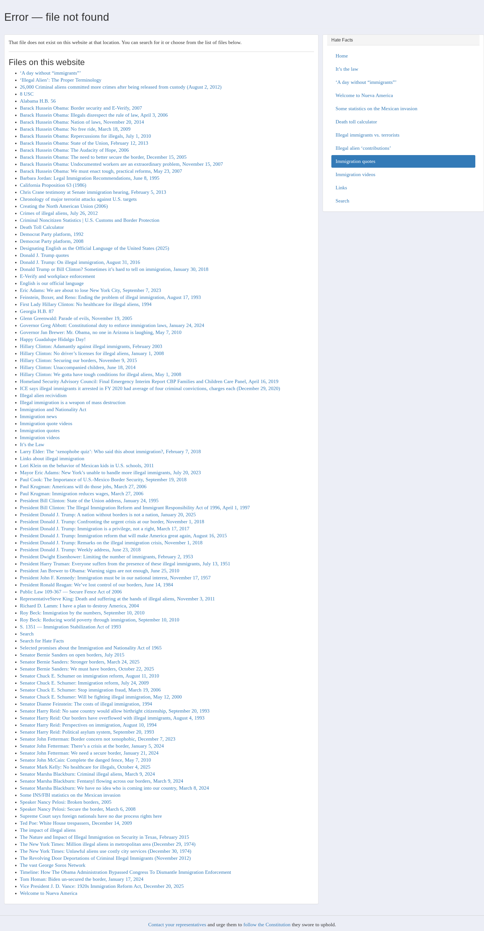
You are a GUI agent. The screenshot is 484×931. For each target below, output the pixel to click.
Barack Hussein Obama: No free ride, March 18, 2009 (75, 129)
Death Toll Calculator (42, 227)
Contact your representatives (177, 924)
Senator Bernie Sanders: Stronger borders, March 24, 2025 (79, 662)
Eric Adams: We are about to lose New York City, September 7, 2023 (90, 290)
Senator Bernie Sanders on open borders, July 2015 (72, 655)
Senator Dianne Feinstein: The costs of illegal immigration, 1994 (86, 704)
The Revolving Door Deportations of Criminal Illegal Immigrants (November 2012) (105, 858)
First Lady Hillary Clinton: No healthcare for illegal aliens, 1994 (86, 304)
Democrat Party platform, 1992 (51, 234)
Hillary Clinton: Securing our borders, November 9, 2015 (78, 360)
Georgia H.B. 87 (37, 311)
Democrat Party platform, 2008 (51, 241)
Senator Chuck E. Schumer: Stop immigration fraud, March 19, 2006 (90, 690)
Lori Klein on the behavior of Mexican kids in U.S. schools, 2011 (87, 465)
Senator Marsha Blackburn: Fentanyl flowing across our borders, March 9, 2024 (101, 781)
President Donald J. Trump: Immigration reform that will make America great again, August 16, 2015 (123, 535)
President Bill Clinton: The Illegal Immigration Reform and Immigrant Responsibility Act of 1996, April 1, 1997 (135, 507)
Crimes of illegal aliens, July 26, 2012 (59, 213)
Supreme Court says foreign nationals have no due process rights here (91, 816)
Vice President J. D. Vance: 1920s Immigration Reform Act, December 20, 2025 (102, 886)
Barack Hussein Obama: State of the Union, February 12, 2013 (84, 143)
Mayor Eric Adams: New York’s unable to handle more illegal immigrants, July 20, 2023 (110, 472)
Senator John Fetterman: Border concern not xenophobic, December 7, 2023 (97, 739)
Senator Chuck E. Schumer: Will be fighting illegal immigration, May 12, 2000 (101, 697)
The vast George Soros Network (52, 865)
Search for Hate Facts (42, 641)
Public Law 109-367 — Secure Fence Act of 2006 (71, 591)
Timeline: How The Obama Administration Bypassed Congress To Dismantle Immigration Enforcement (125, 872)
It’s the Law (32, 444)
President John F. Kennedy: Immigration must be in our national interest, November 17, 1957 (115, 577)
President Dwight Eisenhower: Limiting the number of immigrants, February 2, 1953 (106, 556)
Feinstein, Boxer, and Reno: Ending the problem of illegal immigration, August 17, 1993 (110, 297)
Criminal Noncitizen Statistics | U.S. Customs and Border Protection (89, 220)
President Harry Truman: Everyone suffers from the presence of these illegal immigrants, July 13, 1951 (125, 563)
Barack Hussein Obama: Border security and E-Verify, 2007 (81, 108)
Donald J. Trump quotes (44, 255)
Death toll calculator (356, 122)
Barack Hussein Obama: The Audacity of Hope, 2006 (74, 150)
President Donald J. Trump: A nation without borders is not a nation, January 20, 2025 (108, 514)
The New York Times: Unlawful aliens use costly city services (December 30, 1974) (105, 851)
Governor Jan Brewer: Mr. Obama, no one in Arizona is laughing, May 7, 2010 (101, 332)
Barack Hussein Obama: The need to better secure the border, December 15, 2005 (103, 157)
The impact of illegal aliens (48, 830)
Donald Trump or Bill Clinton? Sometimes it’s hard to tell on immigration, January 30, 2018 (114, 269)
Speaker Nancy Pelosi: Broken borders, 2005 (65, 802)
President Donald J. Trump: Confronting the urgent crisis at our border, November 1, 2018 (112, 521)
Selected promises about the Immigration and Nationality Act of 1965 (91, 648)
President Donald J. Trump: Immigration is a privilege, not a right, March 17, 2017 (104, 528)
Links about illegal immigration (52, 458)
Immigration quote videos (46, 423)
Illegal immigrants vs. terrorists (367, 135)
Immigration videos (40, 437)
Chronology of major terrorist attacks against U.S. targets (78, 199)
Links (341, 187)
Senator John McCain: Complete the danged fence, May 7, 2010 (85, 760)
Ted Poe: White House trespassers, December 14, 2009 (76, 823)
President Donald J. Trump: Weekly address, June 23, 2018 (80, 549)
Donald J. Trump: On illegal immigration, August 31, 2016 (80, 262)
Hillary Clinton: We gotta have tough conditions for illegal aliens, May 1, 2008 (100, 374)
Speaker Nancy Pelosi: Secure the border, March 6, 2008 (78, 809)
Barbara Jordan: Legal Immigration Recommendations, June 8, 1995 (89, 178)
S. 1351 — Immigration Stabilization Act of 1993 (70, 627)
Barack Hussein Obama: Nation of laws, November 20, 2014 (82, 122)
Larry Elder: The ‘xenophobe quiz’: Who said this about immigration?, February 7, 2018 (110, 451)
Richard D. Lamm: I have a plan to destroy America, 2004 (79, 606)
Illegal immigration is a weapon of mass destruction (72, 402)
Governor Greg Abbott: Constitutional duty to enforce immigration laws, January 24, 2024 (112, 325)
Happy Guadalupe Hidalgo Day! (53, 339)
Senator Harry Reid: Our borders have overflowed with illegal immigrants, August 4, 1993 (112, 718)
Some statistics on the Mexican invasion (376, 108)
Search (27, 634)
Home (342, 56)
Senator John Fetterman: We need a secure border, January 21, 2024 (89, 753)
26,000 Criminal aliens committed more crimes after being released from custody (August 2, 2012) (121, 87)
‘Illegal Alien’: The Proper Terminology (60, 80)
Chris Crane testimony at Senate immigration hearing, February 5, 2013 (93, 192)
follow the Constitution (266, 924)
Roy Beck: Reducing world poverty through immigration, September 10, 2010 (99, 620)
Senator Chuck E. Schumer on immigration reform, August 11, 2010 (89, 676)
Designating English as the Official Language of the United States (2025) (94, 248)
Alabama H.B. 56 (38, 101)
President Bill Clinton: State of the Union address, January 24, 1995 (89, 500)
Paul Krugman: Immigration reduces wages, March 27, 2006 (81, 493)
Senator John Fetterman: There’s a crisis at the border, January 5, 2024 (92, 746)
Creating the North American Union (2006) (64, 206)
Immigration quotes (40, 430)
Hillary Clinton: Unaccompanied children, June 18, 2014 (78, 367)
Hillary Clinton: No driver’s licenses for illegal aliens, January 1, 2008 (92, 353)
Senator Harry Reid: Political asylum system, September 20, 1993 (87, 732)
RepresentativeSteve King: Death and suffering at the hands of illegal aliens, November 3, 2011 (117, 599)
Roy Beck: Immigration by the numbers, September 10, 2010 (82, 613)
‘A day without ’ (366, 82)
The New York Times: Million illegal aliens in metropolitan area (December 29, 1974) (108, 844)
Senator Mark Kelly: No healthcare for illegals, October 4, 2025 (85, 767)
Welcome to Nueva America (48, 893)
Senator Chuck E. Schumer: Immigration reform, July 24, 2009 (84, 683)
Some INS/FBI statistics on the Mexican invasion (70, 795)
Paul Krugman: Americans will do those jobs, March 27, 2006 (83, 486)
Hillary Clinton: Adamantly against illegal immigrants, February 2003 (91, 346)
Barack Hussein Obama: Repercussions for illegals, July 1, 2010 (85, 136)
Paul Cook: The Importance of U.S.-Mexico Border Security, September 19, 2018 (103, 479)
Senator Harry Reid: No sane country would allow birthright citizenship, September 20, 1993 (115, 711)
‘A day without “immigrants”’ (50, 73)
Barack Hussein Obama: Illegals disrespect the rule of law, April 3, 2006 (94, 115)
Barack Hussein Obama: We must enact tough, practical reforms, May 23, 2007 (101, 171)
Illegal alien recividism (43, 395)
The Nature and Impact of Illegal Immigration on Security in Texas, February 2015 (104, 837)
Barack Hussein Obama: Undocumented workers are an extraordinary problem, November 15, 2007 (121, 164)
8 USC (27, 94)
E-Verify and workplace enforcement (57, 276)
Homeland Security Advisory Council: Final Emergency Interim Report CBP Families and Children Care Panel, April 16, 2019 (149, 381)
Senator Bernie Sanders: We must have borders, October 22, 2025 (87, 669)
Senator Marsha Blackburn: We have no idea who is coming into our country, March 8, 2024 (114, 788)
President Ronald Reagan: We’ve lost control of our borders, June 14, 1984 (96, 584)
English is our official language (52, 283)
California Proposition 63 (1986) (53, 185)
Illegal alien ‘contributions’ (363, 148)
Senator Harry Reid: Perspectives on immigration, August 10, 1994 (88, 725)
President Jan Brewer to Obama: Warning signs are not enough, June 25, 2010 (99, 570)
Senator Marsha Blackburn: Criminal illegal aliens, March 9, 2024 (87, 774)
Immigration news (38, 416)
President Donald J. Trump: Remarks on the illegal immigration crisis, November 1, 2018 (111, 542)
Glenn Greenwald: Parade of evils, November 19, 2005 (76, 318)
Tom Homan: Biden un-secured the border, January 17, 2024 (81, 879)
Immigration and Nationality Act (53, 409)
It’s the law (347, 69)
